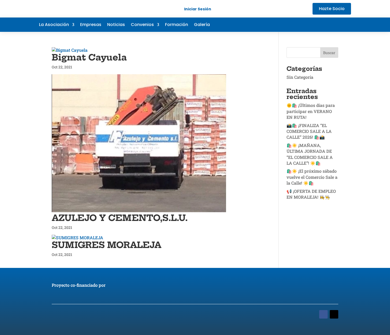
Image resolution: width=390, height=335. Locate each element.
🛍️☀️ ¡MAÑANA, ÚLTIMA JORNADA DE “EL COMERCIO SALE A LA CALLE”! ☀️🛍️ (310, 154)
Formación (176, 25)
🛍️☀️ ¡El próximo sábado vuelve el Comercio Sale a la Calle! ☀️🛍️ (312, 177)
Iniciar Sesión (197, 9)
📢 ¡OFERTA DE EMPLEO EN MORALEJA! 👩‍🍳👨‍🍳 (311, 194)
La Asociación (54, 25)
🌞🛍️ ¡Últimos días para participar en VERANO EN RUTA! (311, 111)
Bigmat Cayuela (89, 57)
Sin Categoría (300, 77)
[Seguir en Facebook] (315, 24)
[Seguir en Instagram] (347, 24)
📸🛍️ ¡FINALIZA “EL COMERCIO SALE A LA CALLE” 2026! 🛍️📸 (309, 131)
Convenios (142, 25)
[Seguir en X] (325, 24)
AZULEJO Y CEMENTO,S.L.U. (120, 217)
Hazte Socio (332, 9)
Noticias (116, 25)
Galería (202, 25)
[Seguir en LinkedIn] (336, 24)
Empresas (90, 25)
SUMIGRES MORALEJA (106, 245)
